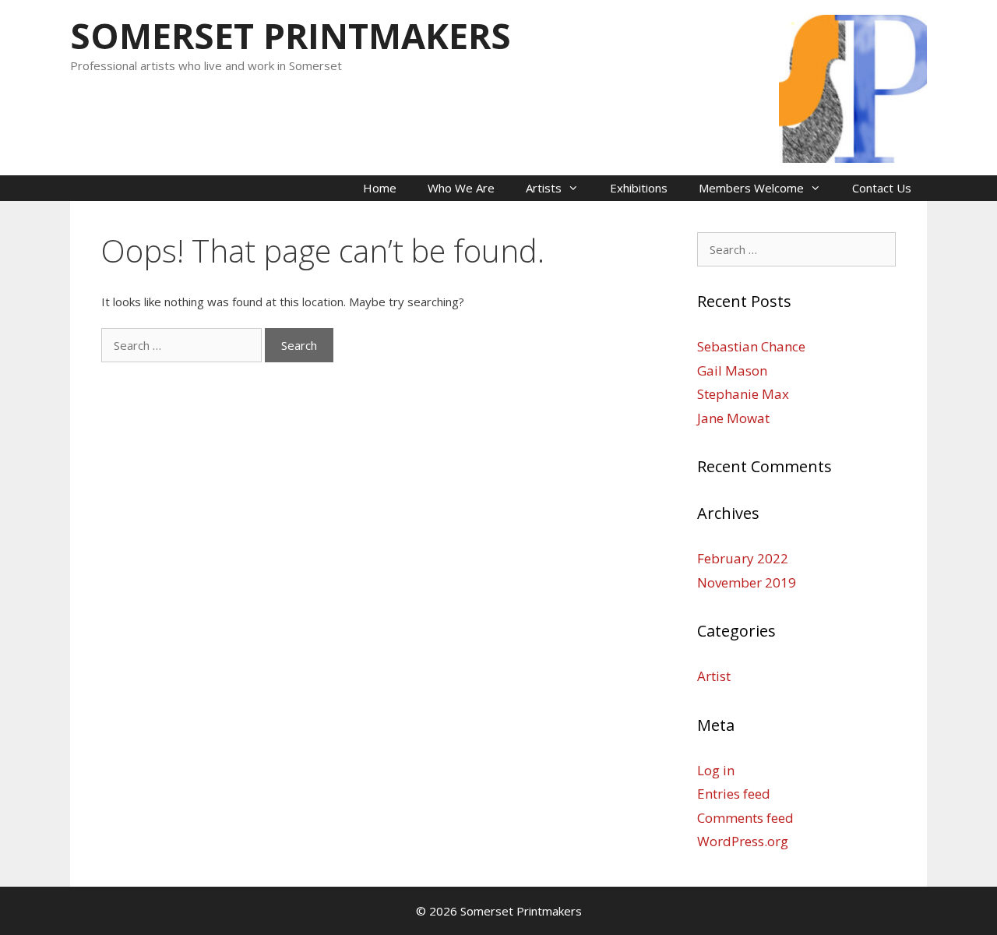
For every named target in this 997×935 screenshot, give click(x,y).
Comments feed (745, 818)
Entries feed (733, 794)
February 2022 (742, 558)
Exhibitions (639, 188)
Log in (716, 770)
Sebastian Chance (751, 346)
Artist (714, 676)
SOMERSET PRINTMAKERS (290, 35)
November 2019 (746, 582)
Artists (544, 188)
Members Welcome (751, 188)
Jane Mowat (733, 418)
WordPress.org (742, 841)
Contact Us (881, 188)
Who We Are (461, 188)
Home (379, 188)
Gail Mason (732, 370)
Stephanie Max (743, 394)
